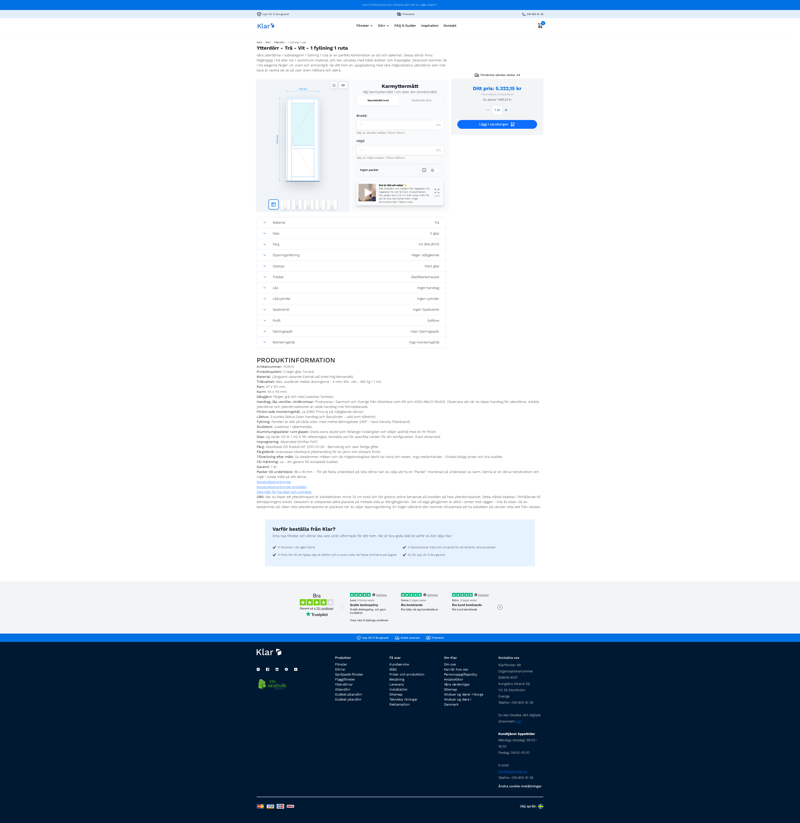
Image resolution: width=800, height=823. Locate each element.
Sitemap (395, 694)
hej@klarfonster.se (512, 771)
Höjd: (360, 141)
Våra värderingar (457, 684)
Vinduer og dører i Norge (463, 694)
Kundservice (399, 664)
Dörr (268, 42)
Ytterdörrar (344, 684)
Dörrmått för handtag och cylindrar (284, 492)
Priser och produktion (406, 674)
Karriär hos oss (456, 669)
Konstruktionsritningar (274, 482)
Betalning (396, 679)
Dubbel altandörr (348, 694)
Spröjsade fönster (349, 674)
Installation (398, 689)
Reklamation (399, 704)
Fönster (341, 664)
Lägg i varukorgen (493, 124)
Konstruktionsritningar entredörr (282, 487)
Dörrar (340, 669)
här (518, 721)
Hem (259, 42)
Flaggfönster (345, 679)
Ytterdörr (279, 42)
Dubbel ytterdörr (348, 699)
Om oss (450, 664)
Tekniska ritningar (403, 699)
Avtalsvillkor (453, 679)
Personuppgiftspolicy (460, 674)
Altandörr (342, 689)
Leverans (396, 684)
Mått (393, 669)
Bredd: (361, 116)
